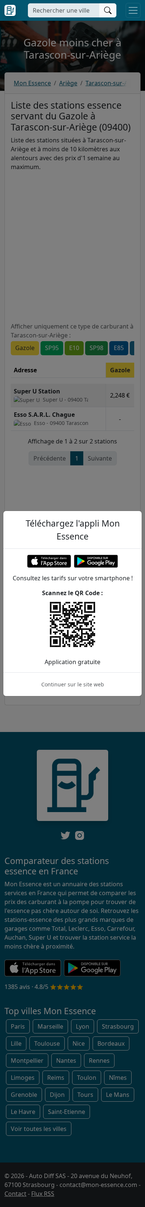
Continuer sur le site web (72, 684)
